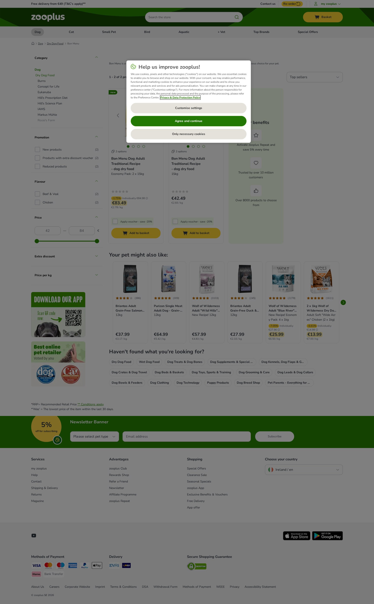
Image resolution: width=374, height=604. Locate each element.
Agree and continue (188, 121)
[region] (188, 101)
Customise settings (188, 108)
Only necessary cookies (188, 134)
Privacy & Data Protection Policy (180, 97)
